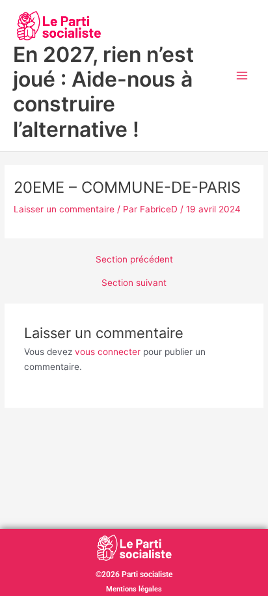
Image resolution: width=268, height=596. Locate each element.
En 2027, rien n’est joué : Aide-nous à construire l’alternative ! (103, 92)
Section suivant (134, 283)
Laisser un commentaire (64, 209)
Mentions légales (134, 589)
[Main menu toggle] (242, 76)
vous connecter (108, 352)
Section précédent (134, 259)
